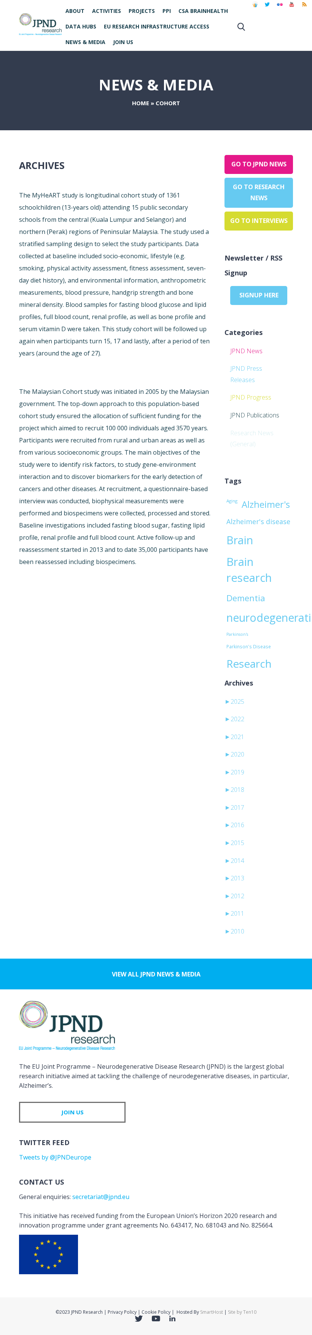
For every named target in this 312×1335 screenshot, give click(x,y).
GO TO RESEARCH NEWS (259, 192)
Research (249, 663)
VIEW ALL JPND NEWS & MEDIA (156, 974)
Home (140, 103)
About (74, 10)
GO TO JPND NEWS (259, 164)
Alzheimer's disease (258, 521)
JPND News (246, 351)
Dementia (245, 598)
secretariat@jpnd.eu (100, 1197)
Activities (106, 10)
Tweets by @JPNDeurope (55, 1157)
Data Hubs (80, 26)
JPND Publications (254, 415)
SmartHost (211, 1312)
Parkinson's (237, 634)
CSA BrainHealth (203, 10)
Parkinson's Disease (248, 646)
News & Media (85, 42)
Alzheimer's (266, 504)
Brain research (249, 569)
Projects (142, 10)
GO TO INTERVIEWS (259, 220)
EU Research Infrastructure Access (156, 26)
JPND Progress (250, 397)
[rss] (304, 8)
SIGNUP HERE (259, 295)
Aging (231, 501)
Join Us (123, 42)
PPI (166, 10)
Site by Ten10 (242, 1312)
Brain (239, 540)
